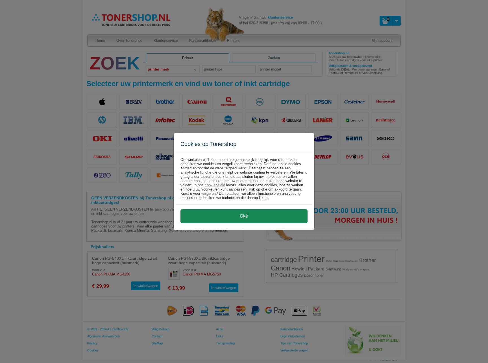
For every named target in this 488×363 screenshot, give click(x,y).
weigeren (208, 193)
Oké (244, 216)
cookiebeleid (215, 185)
